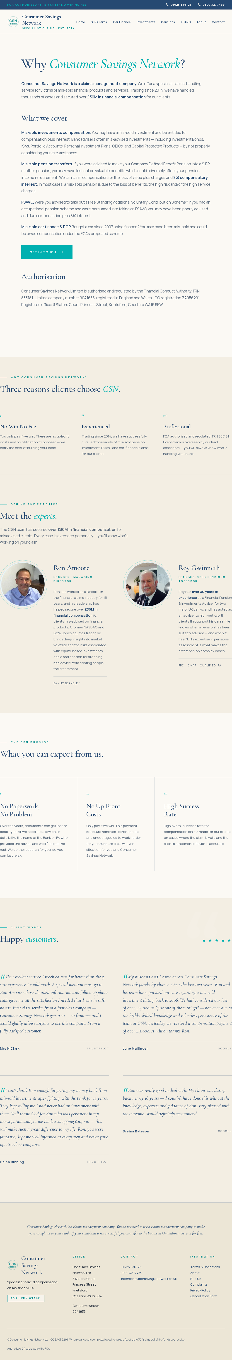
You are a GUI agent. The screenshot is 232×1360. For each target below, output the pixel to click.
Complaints (199, 1284)
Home (80, 22)
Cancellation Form (203, 1296)
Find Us (195, 1279)
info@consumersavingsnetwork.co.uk (149, 1279)
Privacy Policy (200, 1290)
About (201, 22)
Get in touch (43, 252)
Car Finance (122, 22)
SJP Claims (99, 22)
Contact (218, 22)
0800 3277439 (214, 4)
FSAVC (186, 22)
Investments (146, 22)
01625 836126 (181, 4)
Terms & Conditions (205, 1267)
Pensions (168, 22)
